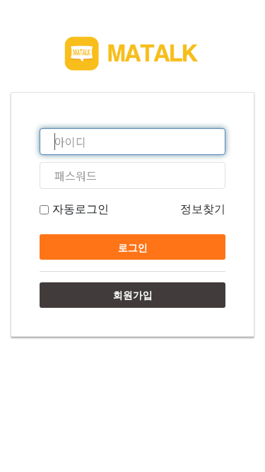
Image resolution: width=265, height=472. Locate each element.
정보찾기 (202, 208)
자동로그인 (79, 208)
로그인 (133, 247)
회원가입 (133, 295)
